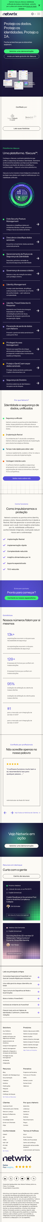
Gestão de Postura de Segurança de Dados (9, 1037)
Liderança (26, 1109)
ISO (4, 1137)
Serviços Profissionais (9, 1114)
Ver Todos (5, 1151)
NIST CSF (5, 1142)
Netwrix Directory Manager (31, 1039)
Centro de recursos (21, 876)
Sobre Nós (26, 1106)
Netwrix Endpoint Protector (31, 1042)
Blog (4, 1072)
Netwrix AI (26, 1111)
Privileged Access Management (8, 1056)
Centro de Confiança (29, 1142)
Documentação (7, 1077)
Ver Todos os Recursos (9, 1097)
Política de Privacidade (30, 1140)
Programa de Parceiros (30, 1072)
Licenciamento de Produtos (31, 1150)
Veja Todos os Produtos (30, 1050)
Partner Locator (28, 1080)
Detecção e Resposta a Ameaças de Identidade (10, 1052)
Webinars (5, 1091)
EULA (24, 1134)
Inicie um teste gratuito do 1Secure (21, 56)
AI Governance (7, 1034)
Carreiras (26, 1114)
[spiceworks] (34, 1178)
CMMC (5, 1134)
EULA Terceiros (27, 1137)
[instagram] (28, 1178)
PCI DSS (5, 1145)
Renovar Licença (8, 1111)
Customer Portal (7, 1106)
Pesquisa (5, 1088)
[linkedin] (5, 1178)
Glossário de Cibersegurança (11, 1075)
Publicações (6, 1086)
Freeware (5, 1080)
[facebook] (16, 1178)
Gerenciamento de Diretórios (8, 1042)
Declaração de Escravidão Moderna (31, 1146)
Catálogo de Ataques (9, 1094)
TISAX (4, 1148)
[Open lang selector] (33, 14)
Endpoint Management (10, 1045)
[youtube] (22, 1178)
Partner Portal (27, 1083)
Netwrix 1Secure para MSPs (31, 1031)
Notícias (5, 1083)
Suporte (5, 1117)
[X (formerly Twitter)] (11, 1178)
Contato (25, 1125)
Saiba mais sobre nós (22, 478)
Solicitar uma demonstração (21, 51)
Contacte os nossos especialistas (21, 598)
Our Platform (7, 1031)
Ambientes (6, 1060)
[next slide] (12, 813)
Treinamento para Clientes (10, 1109)
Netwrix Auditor (27, 1036)
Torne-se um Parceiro (29, 1075)
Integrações (6, 1063)
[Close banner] (39, 5)
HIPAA (4, 1140)
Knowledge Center (8, 1120)
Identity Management (9, 1048)
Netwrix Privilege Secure (30, 1047)
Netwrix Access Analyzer (30, 1034)
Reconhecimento (28, 1120)
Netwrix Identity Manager (30, 1045)
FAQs (4, 1125)
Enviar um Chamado (9, 1122)
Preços (25, 1122)
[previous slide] (5, 813)
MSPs (24, 1077)
